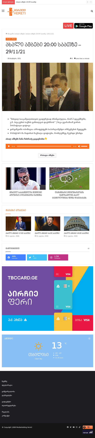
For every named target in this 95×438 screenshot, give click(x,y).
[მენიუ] (3, 12)
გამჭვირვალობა (8, 391)
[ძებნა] (92, 12)
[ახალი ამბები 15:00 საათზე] (76, 223)
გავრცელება (7, 395)
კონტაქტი (6, 416)
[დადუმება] (79, 146)
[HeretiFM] (19, 11)
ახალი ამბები (20, 34)
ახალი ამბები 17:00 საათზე (18, 233)
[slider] (84, 146)
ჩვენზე (4, 381)
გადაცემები (6, 402)
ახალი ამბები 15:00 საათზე (76, 233)
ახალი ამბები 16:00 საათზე (47, 233)
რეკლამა (5, 412)
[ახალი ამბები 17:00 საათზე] (18, 223)
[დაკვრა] (9, 146)
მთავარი (10, 34)
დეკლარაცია (7, 385)
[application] (47, 146)
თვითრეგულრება (9, 405)
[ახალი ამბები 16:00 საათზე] (47, 223)
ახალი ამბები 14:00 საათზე (26, 2)
